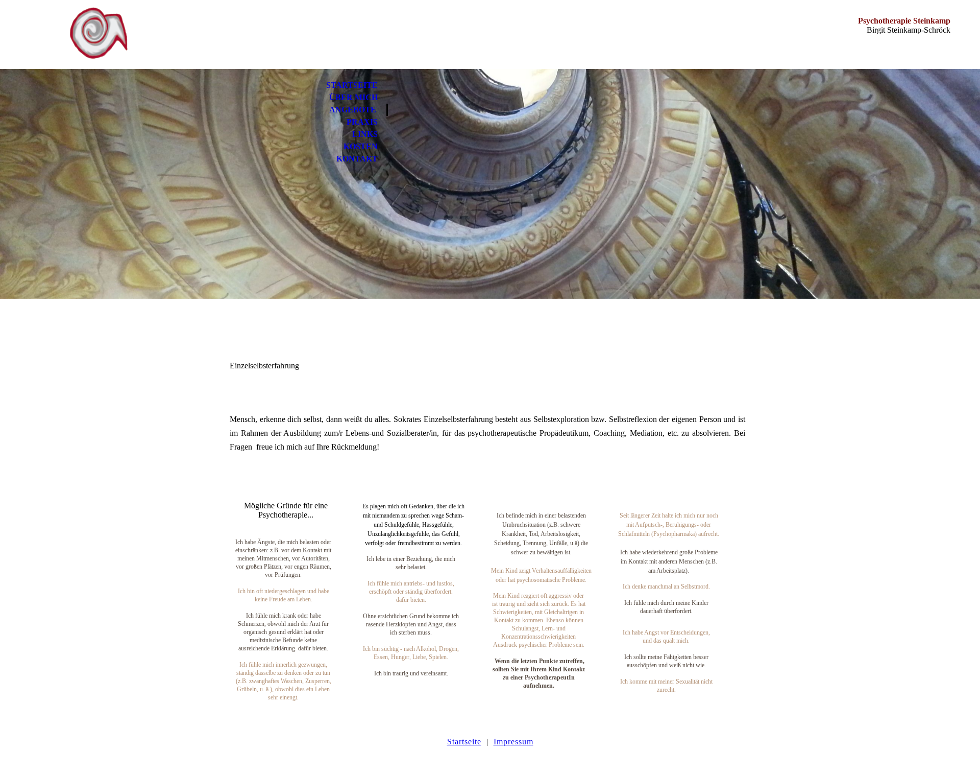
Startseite (352, 85)
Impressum (513, 741)
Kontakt (357, 158)
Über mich (353, 97)
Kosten (361, 146)
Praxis (362, 122)
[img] (98, 34)
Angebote (352, 109)
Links (365, 134)
